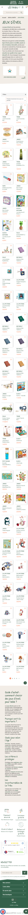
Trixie (4, 117)
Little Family (19, 463)
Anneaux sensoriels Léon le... (6, 599)
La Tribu (14, 902)
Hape (4, 186)
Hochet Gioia (5, 141)
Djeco (18, 394)
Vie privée (18, 913)
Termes (23, 913)
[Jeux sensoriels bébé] (9, 70)
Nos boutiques (20, 2)
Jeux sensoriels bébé (10, 77)
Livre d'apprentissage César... (6, 283)
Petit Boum (6, 461)
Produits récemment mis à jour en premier (16, 99)
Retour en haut (25, 683)
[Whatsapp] (15, 899)
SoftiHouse (19, 440)
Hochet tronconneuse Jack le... (5, 646)
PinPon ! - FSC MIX (20, 395)
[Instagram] (13, 899)
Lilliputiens (6, 280)
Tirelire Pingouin (6, 530)
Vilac (18, 233)
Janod (4, 139)
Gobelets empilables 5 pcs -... (20, 165)
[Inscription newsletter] (24, 873)
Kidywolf (19, 257)
